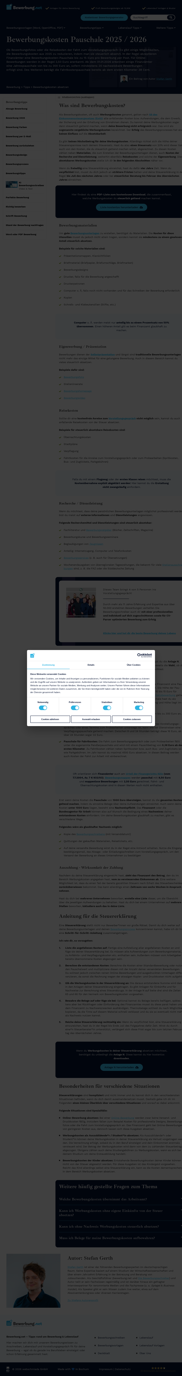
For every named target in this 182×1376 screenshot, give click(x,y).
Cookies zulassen (132, 719)
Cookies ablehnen (50, 719)
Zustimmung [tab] (48, 665)
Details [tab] (91, 665)
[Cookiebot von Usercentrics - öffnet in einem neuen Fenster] (139, 655)
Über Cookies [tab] (133, 665)
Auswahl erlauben (91, 719)
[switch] (75, 708)
